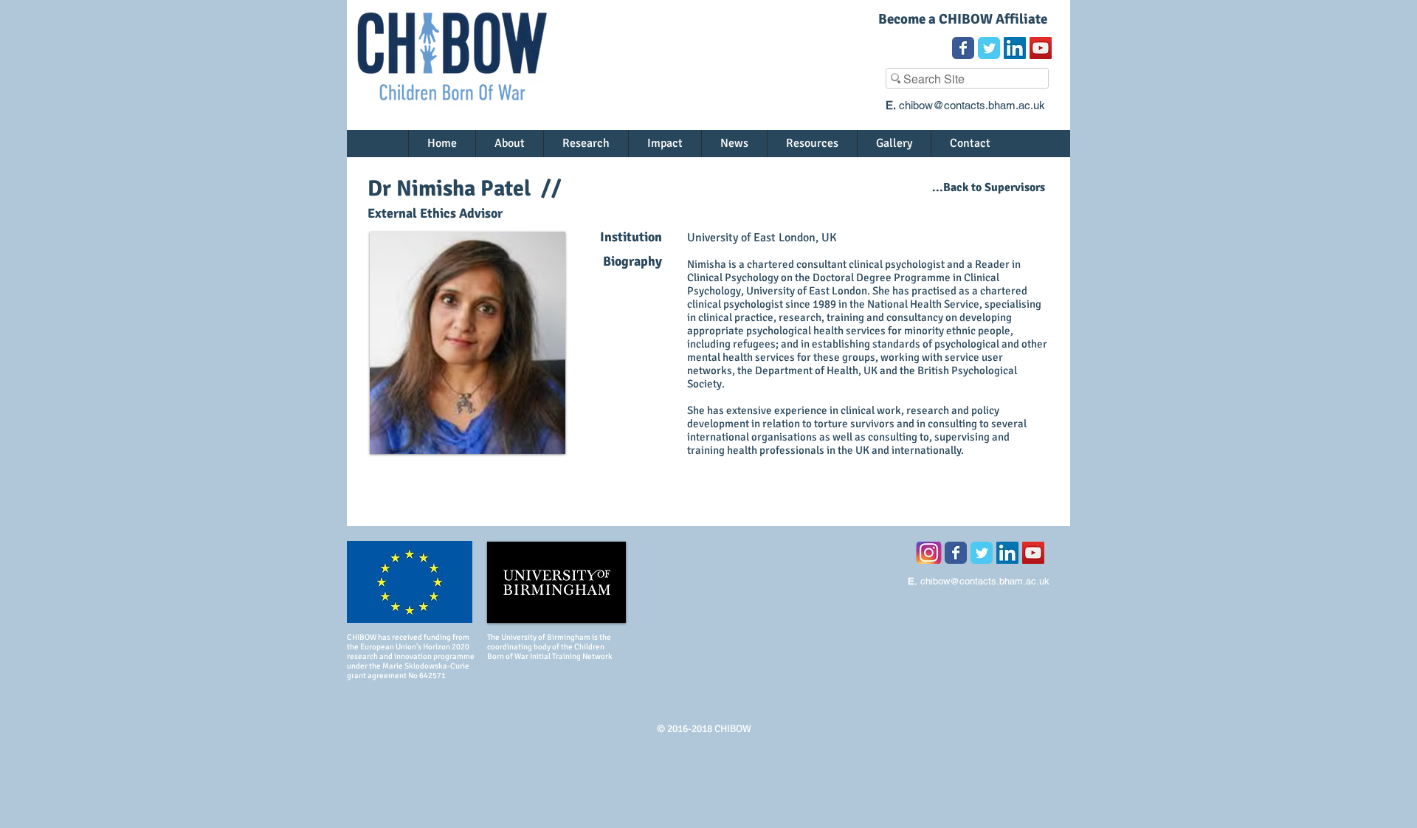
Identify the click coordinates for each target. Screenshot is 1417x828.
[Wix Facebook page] (963, 48)
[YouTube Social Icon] (1041, 48)
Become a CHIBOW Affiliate (962, 19)
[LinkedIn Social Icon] (1015, 48)
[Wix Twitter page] (989, 48)
